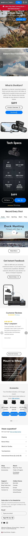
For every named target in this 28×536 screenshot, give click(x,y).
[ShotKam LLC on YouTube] (4, 523)
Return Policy (5, 441)
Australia (15, 483)
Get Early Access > (14, 8)
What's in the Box (7, 446)
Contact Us (4, 490)
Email (3, 510)
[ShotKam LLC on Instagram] (7, 523)
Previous (1, 64)
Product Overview (13, 107)
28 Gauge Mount (14, 407)
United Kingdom (17, 490)
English (11, 2)
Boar (8, 217)
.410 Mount (22, 407)
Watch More (13, 251)
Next (26, 64)
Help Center (4, 483)
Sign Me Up (7, 518)
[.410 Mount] (22, 402)
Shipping (4, 437)
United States (17, 492)
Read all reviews (13, 354)
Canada (15, 485)
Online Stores (17, 481)
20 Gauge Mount (6, 407)
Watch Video (7, 19)
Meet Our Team (17, 467)
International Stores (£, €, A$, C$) (11, 455)
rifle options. (16, 398)
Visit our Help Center (15, 431)
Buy (19, 2)
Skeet (20, 217)
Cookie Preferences (11, 528)
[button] (11, 205)
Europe (15, 487)
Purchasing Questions (16, 473)
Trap (25, 217)
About (15, 466)
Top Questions (6, 451)
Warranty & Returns (6, 527)
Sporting (14, 217)
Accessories (4, 470)
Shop (3, 466)
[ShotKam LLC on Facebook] (1, 523)
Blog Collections (6, 485)
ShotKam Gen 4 (5, 467)
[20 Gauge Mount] (6, 402)
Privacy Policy (15, 527)
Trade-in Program (18, 470)
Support (4, 481)
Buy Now (19, 19)
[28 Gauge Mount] (14, 402)
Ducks (3, 217)
